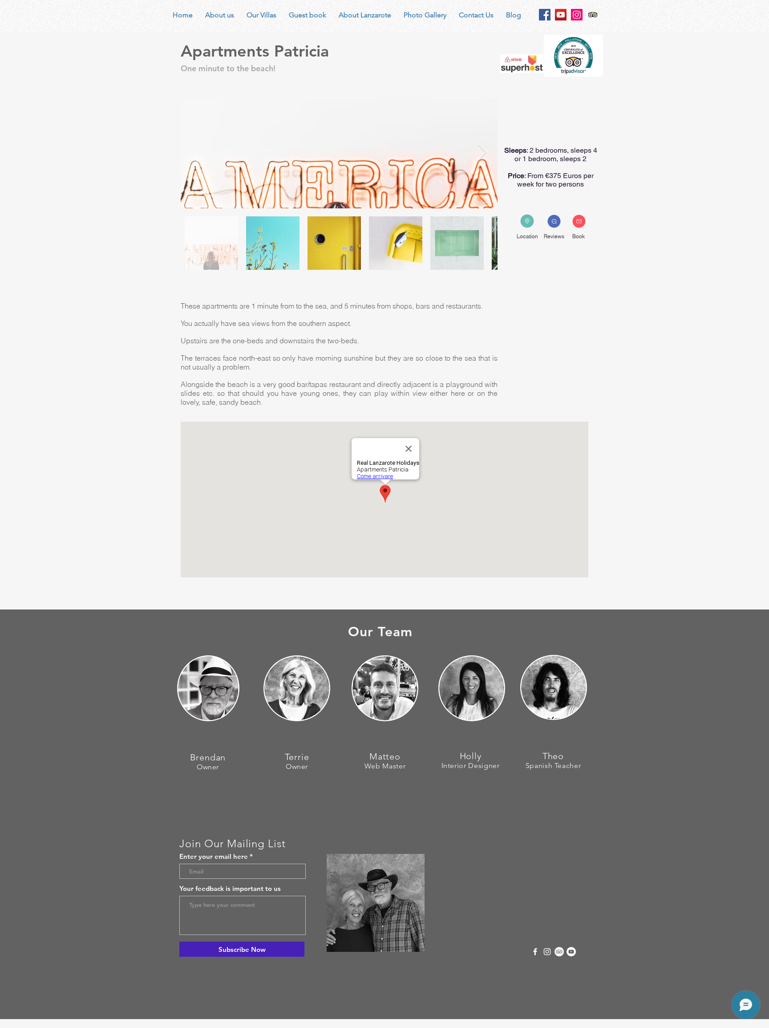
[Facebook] (544, 14)
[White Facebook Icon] (535, 951)
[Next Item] (482, 153)
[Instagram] (577, 14)
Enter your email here (213, 856)
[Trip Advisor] (593, 14)
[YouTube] (561, 14)
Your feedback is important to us (230, 888)
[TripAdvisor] (559, 951)
